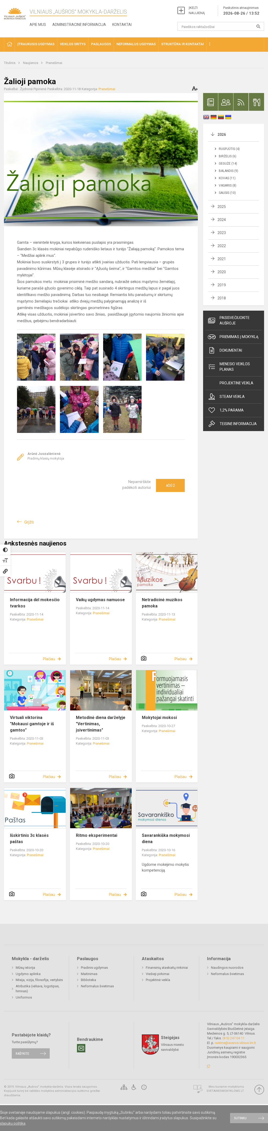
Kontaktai (122, 24)
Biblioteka (88, 980)
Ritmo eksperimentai (96, 835)
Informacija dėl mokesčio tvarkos (35, 602)
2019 (221, 285)
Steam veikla (232, 397)
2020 (221, 272)
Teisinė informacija (238, 424)
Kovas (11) (227, 178)
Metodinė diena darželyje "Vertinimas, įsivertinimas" (100, 724)
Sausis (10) (227, 193)
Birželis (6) (227, 156)
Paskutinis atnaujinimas (241, 11)
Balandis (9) (228, 171)
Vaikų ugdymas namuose (100, 599)
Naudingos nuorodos (227, 968)
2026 (221, 134)
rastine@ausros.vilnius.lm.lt (235, 1043)
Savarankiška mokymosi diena (166, 838)
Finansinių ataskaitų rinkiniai (167, 968)
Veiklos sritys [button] (73, 44)
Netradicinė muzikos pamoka (162, 602)
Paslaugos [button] (101, 44)
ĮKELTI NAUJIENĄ (197, 10)
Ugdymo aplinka (28, 974)
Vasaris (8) (227, 185)
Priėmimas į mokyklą (239, 337)
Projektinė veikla (236, 383)
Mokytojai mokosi (159, 717)
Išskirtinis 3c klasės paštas (29, 838)
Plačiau (49, 659)
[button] (9, 44)
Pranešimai (54, 63)
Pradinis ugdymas (94, 968)
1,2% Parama (232, 410)
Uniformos (24, 997)
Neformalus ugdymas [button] (136, 44)
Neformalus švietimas (97, 986)
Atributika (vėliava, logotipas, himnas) (37, 988)
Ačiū (170, 485)
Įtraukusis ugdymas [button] (36, 44)
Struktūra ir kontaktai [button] (182, 44)
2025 (221, 207)
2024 (221, 220)
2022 (221, 246)
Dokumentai (231, 350)
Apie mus (38, 24)
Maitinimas (89, 974)
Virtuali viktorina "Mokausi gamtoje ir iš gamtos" (32, 724)
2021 (221, 259)
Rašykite (22, 1053)
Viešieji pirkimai (157, 974)
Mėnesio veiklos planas (235, 367)
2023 (221, 233)
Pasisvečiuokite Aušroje (235, 320)
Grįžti (29, 522)
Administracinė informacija (79, 24)
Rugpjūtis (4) (229, 149)
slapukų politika (12, 1123)
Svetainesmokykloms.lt (225, 1091)
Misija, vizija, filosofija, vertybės (39, 980)
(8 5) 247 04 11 (233, 1038)
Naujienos (31, 63)
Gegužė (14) (228, 163)
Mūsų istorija (25, 968)
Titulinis (10, 63)
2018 (221, 298)
